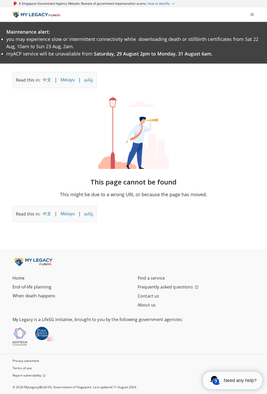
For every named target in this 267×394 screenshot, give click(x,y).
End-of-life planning (32, 287)
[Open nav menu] (252, 14)
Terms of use (22, 368)
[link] (36, 14)
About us (147, 305)
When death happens (34, 296)
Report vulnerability (27, 375)
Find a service (151, 278)
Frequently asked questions (165, 287)
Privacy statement (26, 361)
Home (19, 278)
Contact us (148, 296)
